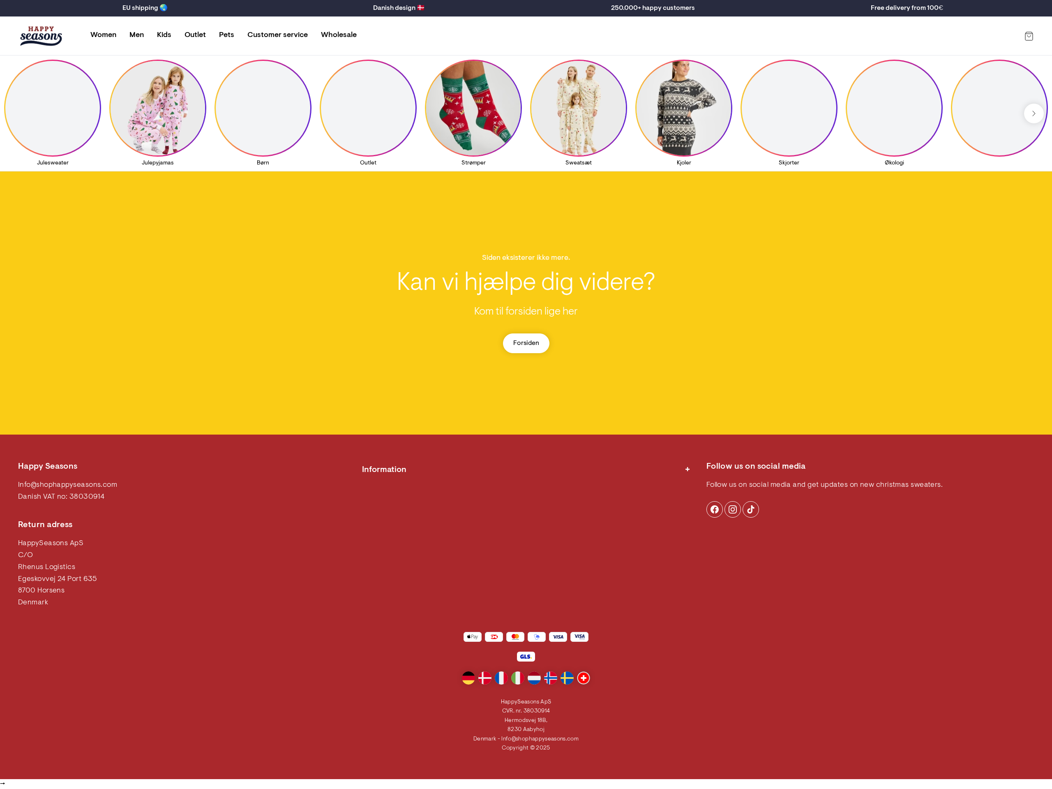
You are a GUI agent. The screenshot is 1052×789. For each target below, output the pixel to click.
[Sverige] (567, 678)
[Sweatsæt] (578, 108)
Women (103, 35)
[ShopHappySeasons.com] (41, 36)
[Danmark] (484, 678)
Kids (164, 35)
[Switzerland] (583, 678)
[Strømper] (473, 108)
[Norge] (550, 678)
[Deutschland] (468, 678)
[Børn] (263, 108)
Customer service (277, 35)
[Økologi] (894, 108)
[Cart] (1029, 36)
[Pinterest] (733, 509)
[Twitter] (751, 509)
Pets (226, 35)
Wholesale (339, 35)
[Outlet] (368, 108)
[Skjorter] (789, 108)
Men (136, 35)
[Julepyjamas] (158, 108)
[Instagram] (714, 509)
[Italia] (517, 678)
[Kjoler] (684, 108)
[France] (501, 678)
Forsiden (526, 343)
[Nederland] (534, 678)
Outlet (195, 35)
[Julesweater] (52, 108)
